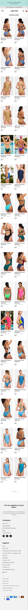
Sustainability (6, 526)
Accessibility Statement (7, 588)
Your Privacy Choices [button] (7, 590)
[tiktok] (10, 536)
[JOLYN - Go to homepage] (14, 11)
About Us (5, 523)
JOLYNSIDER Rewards (9, 528)
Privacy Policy (5, 578)
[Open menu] (6, 11)
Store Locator (6, 565)
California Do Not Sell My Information (10, 585)
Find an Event (6, 533)
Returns (4, 555)
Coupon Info (6, 560)
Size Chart (5, 548)
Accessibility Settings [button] (8, 569)
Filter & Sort (14, 15)
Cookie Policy (5, 583)
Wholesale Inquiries (8, 562)
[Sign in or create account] (23, 11)
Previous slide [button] (2, 3)
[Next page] (17, 491)
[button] (26, 12)
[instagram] (3, 536)
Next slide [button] (26, 3)
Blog (3, 530)
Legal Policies (5, 581)
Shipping (5, 558)
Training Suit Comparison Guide (11, 551)
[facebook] (7, 536)
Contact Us (5, 567)
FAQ (3, 546)
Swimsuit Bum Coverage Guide (11, 553)
